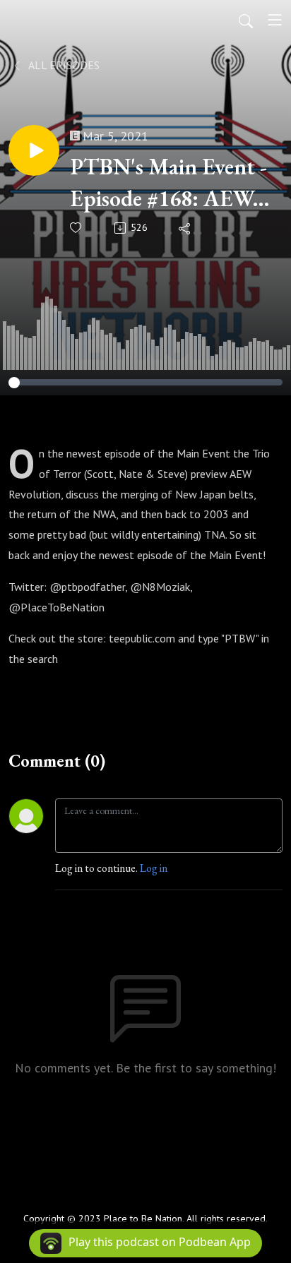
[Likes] (77, 227)
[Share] (185, 228)
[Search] (246, 20)
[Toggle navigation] (275, 19)
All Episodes (63, 65)
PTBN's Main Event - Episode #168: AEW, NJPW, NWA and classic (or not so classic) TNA (168, 183)
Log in (153, 868)
